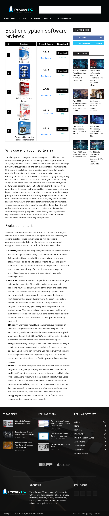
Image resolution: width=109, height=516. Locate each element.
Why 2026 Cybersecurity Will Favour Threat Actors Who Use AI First (80, 106)
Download (62, 53)
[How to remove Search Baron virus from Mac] (43, 436)
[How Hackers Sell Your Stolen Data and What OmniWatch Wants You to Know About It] (80, 64)
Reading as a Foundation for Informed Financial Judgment (95, 106)
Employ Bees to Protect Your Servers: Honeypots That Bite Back (24, 445)
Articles (23, 18)
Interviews (35, 18)
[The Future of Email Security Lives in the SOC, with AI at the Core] (80, 119)
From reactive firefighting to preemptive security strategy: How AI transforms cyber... (96, 78)
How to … (48, 18)
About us (76, 513)
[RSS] (100, 2)
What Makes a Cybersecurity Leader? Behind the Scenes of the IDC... (96, 131)
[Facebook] (91, 2)
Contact (97, 513)
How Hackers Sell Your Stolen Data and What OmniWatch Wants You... (80, 75)
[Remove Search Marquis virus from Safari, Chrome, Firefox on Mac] (43, 423)
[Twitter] (104, 2)
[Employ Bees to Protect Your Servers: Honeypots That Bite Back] (8, 445)
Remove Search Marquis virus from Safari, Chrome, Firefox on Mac (60, 423)
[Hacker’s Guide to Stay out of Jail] (43, 447)
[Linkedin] (96, 2)
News (13, 18)
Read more (46, 58)
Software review (63, 18)
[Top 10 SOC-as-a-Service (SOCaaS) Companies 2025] (80, 145)
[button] (103, 18)
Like (100, 38)
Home (6, 18)
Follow (99, 43)
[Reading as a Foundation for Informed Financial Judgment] (97, 94)
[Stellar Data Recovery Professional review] (8, 423)
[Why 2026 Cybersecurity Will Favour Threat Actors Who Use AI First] (80, 94)
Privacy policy (87, 513)
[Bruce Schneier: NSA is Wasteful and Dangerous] (8, 434)
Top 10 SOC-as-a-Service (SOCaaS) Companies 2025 (80, 154)
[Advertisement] (70, 10)
